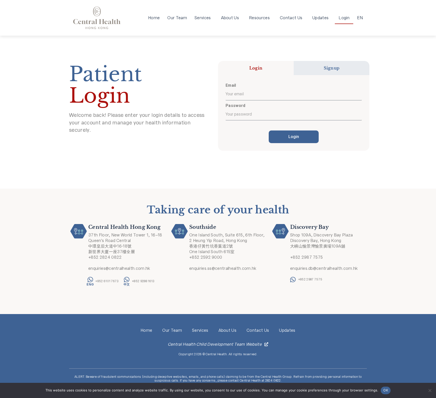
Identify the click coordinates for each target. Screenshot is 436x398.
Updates (320, 17)
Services (203, 17)
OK (385, 390)
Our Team (177, 17)
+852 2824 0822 (105, 257)
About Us (230, 17)
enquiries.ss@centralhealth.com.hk (222, 268)
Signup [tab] (332, 68)
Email (231, 85)
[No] (429, 390)
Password (236, 105)
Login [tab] (256, 68)
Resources (259, 17)
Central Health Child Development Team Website (215, 344)
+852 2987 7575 (306, 257)
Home (154, 17)
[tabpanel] (293, 113)
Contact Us (291, 17)
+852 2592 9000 (205, 257)
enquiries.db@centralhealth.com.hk (324, 268)
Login (344, 17)
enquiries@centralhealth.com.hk (119, 268)
